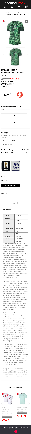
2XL (14, 126)
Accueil (4, 12)
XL (14, 122)
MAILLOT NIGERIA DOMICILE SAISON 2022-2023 (15, 371)
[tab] (15, 203)
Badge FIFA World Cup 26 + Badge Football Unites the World (14, 154)
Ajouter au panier (10, 185)
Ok (16, 431)
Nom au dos (9, 141)
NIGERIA (21, 12)
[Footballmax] (15, 3)
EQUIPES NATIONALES (12, 12)
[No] (29, 429)
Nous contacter (16, 376)
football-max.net (9, 374)
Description (16, 203)
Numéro (8, 144)
